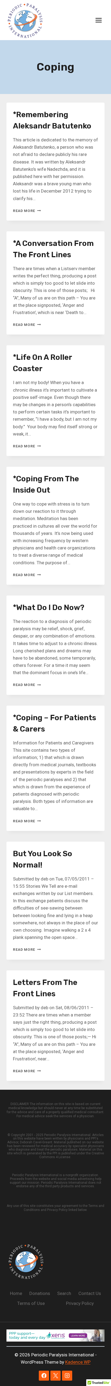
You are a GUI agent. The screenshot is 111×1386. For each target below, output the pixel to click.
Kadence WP (78, 1362)
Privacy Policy (80, 1303)
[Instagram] (67, 1376)
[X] (55, 1376)
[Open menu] (98, 20)
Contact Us (89, 1293)
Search (64, 1293)
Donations (39, 1293)
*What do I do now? (48, 607)
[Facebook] (44, 1376)
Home (16, 1293)
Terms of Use (31, 1303)
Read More (27, 210)
